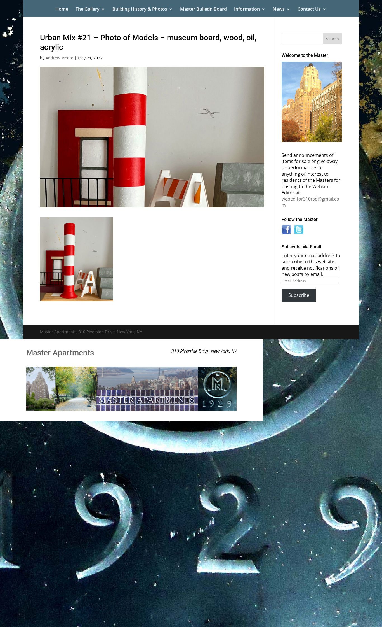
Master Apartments (60, 352)
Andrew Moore (59, 57)
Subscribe (298, 295)
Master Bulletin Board (203, 9)
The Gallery (88, 9)
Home (61, 9)
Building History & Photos (139, 9)
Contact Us (309, 9)
